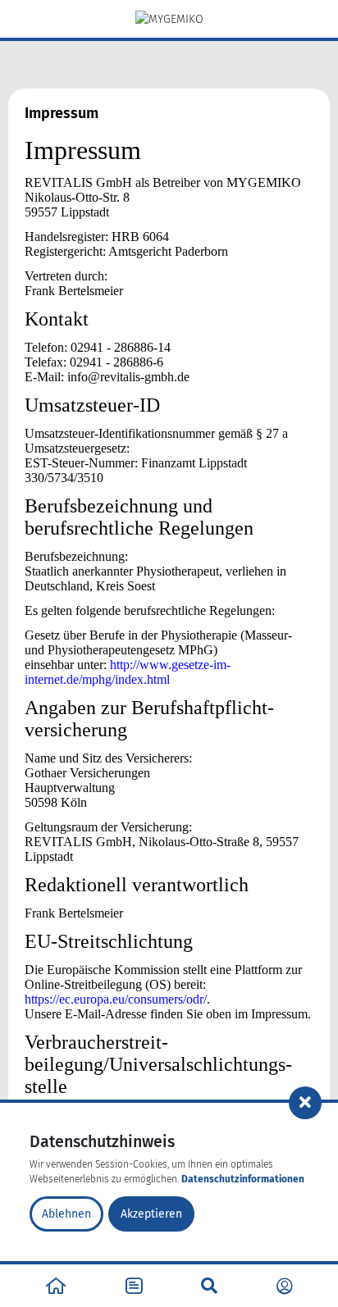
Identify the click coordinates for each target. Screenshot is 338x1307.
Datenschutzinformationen (242, 1179)
